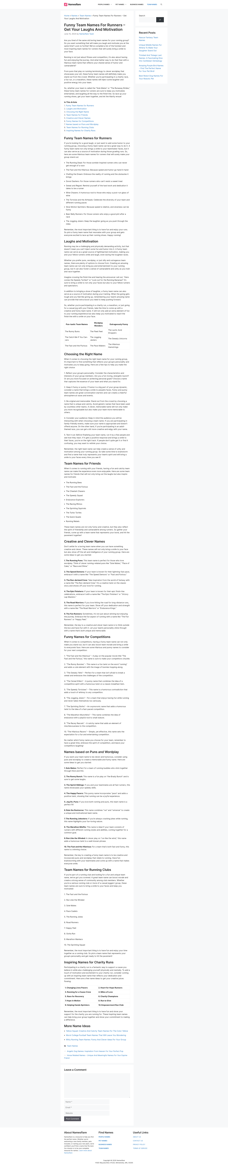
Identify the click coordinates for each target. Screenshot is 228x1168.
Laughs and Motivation (76, 109)
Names (74, 16)
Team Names (152, 4)
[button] (161, 4)
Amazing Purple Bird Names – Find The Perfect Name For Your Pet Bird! (151, 68)
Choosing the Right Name (77, 112)
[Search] (160, 19)
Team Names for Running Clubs (80, 127)
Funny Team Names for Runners (80, 105)
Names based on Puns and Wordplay (82, 124)
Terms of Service (140, 1148)
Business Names (136, 4)
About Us (137, 1137)
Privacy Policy (139, 1144)
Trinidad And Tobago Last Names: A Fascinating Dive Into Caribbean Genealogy (151, 58)
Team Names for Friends (77, 115)
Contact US (138, 1141)
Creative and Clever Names (78, 118)
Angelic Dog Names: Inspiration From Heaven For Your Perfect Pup (95, 1051)
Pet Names (120, 4)
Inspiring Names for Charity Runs (80, 130)
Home (66, 16)
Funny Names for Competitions (80, 121)
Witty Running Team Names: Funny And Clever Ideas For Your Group (96, 1039)
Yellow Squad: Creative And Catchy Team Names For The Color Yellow (97, 1031)
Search (142, 16)
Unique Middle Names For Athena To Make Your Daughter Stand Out (150, 48)
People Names (104, 4)
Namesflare (74, 4)
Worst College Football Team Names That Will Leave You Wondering (96, 1035)
